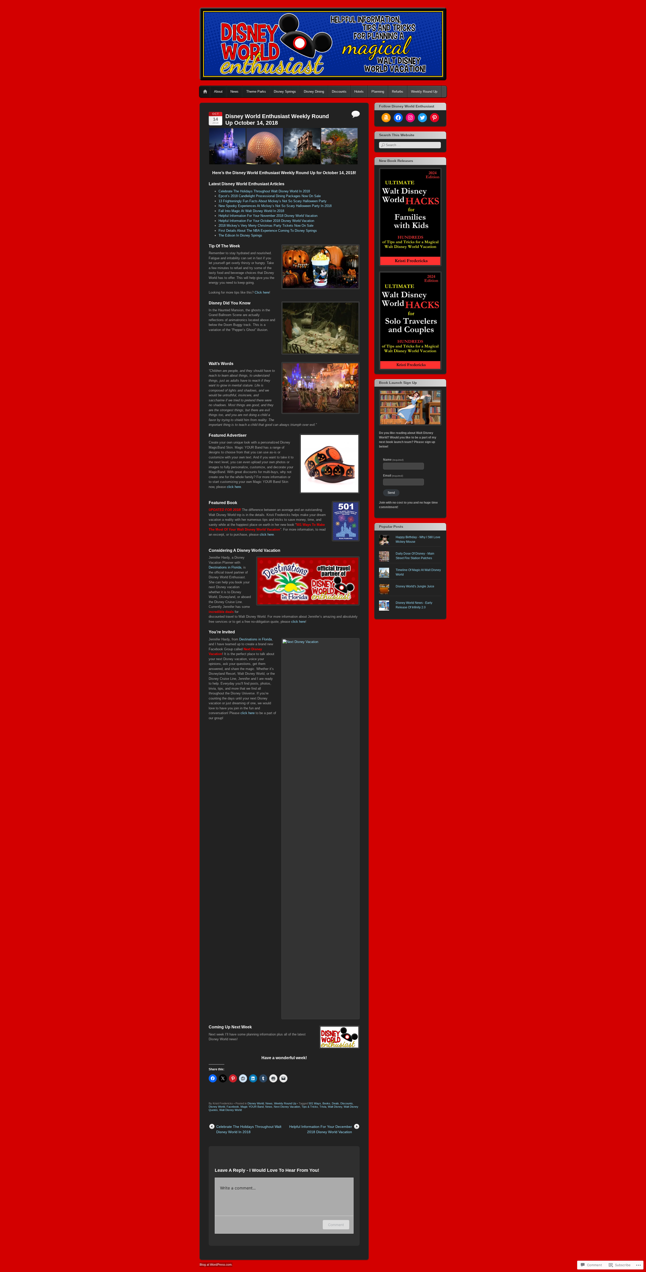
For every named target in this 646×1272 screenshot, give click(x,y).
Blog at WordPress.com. (216, 1264)
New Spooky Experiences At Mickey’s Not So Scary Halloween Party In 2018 (275, 206)
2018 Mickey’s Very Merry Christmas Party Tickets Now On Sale (266, 225)
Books (326, 1103)
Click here (262, 292)
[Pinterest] (434, 117)
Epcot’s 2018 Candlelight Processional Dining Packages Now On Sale (270, 196)
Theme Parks (256, 91)
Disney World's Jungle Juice (415, 586)
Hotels (359, 91)
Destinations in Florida (225, 567)
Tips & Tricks (310, 1106)
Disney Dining (314, 91)
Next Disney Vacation (287, 1106)
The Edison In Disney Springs (240, 235)
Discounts (339, 91)
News (234, 91)
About (218, 91)
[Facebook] (398, 117)
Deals (335, 1103)
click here (234, 487)
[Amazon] (386, 117)
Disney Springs (285, 91)
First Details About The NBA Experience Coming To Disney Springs (268, 230)
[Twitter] (422, 117)
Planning (377, 91)
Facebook (233, 1106)
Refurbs (397, 91)
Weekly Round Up (424, 91)
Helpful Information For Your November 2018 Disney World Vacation (268, 216)
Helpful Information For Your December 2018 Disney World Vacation (320, 1129)
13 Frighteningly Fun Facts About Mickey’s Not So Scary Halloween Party (273, 201)
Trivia (322, 1106)
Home (205, 91)
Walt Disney (335, 1106)
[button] (227, 146)
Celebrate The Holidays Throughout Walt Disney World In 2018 (264, 191)
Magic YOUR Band (252, 1106)
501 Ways (315, 1103)
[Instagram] (410, 117)
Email (393, 475)
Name (393, 459)
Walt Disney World (230, 1109)
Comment (336, 1225)
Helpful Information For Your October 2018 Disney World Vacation (266, 221)
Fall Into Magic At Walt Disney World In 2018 (251, 211)
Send (391, 493)
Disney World (256, 1103)
